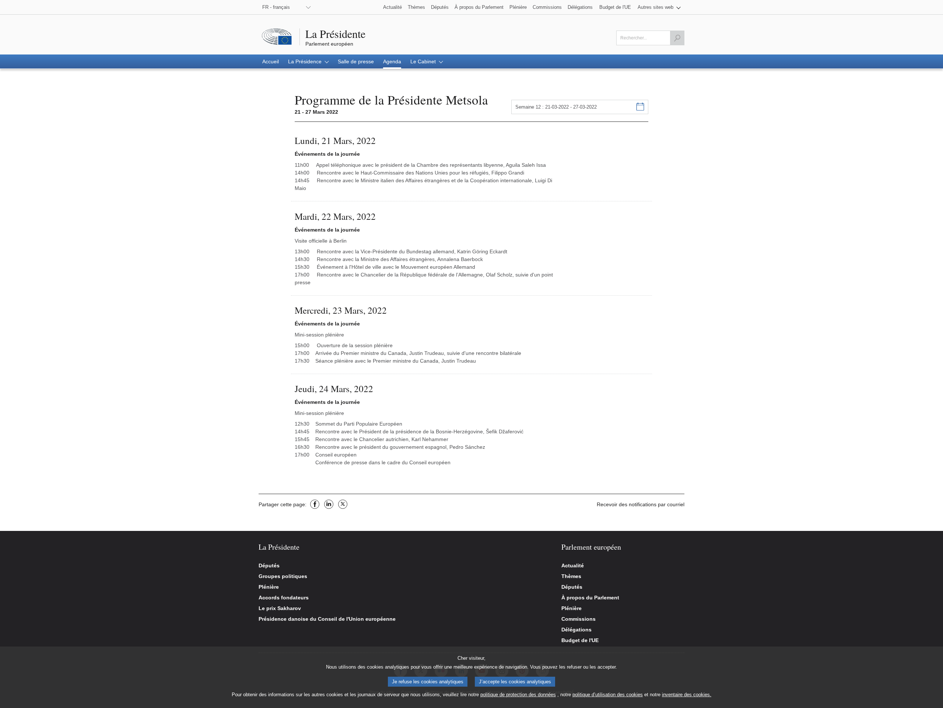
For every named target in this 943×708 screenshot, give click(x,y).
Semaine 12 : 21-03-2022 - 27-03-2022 (556, 107)
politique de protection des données (518, 694)
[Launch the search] (677, 38)
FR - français (276, 7)
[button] (659, 7)
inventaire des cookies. (686, 694)
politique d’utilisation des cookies (607, 694)
